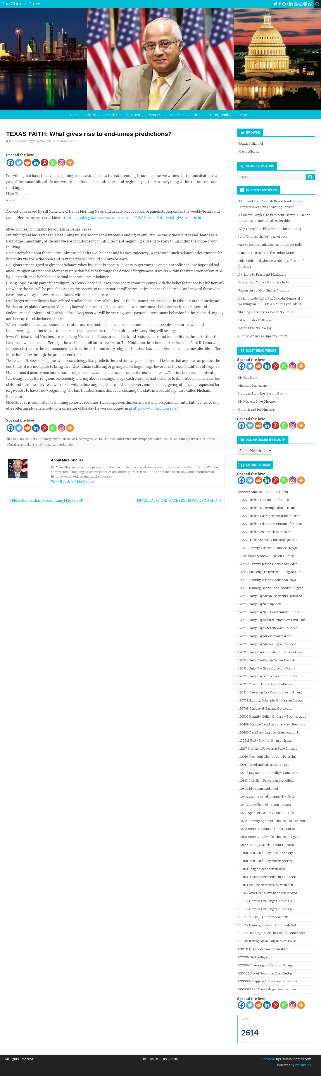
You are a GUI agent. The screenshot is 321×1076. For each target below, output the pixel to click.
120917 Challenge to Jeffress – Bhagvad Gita (269, 572)
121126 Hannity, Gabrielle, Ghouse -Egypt (267, 548)
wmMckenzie (63, 445)
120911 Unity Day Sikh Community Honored (270, 612)
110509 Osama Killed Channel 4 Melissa (266, 797)
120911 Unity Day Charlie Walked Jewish (266, 660)
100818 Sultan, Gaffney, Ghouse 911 (263, 917)
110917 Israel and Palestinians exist (263, 765)
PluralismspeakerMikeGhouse (29, 445)
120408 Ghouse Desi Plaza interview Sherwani (271, 724)
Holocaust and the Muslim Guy (260, 393)
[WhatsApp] (310, 4)
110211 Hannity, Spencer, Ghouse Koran (266, 829)
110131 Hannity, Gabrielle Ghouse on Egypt (269, 837)
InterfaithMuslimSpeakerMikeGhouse (145, 439)
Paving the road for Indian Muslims (263, 290)
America (110, 115)
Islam (197, 115)
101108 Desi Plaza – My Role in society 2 (266, 853)
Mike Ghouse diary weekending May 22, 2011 (47, 500)
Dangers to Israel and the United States (266, 253)
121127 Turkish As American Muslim (264, 532)
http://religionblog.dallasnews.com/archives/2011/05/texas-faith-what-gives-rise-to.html (133, 218)
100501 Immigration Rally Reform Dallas (267, 941)
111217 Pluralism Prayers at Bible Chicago (267, 749)
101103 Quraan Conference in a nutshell (267, 877)
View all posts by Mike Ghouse (74, 481)
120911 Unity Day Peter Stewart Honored (268, 628)
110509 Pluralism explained (258, 789)
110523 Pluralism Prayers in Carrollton (266, 781)
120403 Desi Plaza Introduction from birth (269, 732)
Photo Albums (248, 152)
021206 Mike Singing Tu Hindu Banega (265, 965)
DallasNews (107, 439)
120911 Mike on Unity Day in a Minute (265, 684)
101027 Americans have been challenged (267, 893)
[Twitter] (275, 4)
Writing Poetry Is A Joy (254, 328)
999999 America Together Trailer (263, 492)
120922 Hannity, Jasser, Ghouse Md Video (268, 564)
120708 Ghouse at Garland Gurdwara (265, 708)
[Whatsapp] (53, 162)
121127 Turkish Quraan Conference (263, 500)
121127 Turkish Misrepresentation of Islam (269, 516)
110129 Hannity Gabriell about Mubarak (266, 845)
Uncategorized (49, 439)
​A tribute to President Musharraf (262, 274)
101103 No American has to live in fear (265, 885)
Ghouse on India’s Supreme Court (262, 336)
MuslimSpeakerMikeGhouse (195, 439)
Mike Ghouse (18, 141)
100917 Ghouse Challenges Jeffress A (265, 909)
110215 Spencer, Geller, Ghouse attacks (266, 813)
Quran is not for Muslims (256, 410)
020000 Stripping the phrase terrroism (267, 981)
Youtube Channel (250, 144)
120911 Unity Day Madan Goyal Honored (267, 644)
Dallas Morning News (82, 439)
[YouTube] (296, 4)
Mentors (154, 115)
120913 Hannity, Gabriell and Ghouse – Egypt (270, 588)
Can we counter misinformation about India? (271, 245)
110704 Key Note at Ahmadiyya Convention (269, 773)
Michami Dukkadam (252, 386)
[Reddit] (27, 162)
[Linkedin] (36, 162)
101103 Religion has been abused (261, 869)
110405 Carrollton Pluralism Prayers (264, 805)
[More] (70, 162)
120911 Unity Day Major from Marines (265, 636)
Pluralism (133, 115)
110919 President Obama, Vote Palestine (267, 757)
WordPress (302, 1065)
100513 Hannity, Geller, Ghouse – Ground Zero (271, 933)
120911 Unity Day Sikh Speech (259, 604)
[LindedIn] (291, 4)
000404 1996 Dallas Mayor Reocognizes (267, 989)
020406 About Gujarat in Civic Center (265, 973)
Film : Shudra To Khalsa (255, 320)
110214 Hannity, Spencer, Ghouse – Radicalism (271, 821)
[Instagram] (300, 4)
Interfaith (177, 115)
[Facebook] (280, 4)
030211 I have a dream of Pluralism (263, 949)
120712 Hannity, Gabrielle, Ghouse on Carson (270, 700)
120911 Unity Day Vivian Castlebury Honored (270, 596)
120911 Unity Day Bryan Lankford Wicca (266, 668)
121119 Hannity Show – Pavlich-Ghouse (266, 556)
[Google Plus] (285, 4)
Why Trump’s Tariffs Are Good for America (269, 229)
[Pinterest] (305, 4)
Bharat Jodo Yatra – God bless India (263, 282)
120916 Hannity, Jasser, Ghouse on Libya (267, 580)
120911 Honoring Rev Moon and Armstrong (270, 692)
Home (74, 115)
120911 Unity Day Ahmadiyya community (267, 676)
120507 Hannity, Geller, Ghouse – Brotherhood (272, 716)
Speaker (90, 115)
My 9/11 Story (247, 378)
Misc (243, 115)
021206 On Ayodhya (252, 957)
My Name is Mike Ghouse (256, 401)
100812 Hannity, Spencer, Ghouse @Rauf (267, 925)
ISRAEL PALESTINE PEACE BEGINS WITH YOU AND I (178, 500)
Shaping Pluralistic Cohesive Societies (266, 312)
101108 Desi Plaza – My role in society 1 (266, 861)
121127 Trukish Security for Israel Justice (267, 540)
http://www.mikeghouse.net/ (156, 408)
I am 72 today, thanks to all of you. (262, 237)
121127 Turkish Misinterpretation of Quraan (270, 524)
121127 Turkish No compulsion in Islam (266, 508)
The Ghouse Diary (24, 439)
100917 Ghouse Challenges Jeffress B (265, 901)
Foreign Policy (220, 115)
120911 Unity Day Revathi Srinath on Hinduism (271, 620)
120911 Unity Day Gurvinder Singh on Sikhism (271, 652)
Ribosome (268, 1059)
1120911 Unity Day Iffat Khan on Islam (265, 740)
